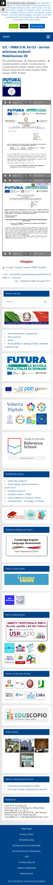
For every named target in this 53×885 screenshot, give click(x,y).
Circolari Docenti (10, 67)
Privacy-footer (26, 834)
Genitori (31, 67)
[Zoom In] (30, 102)
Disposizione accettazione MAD (23, 786)
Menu (6, 36)
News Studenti (33, 70)
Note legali (26, 829)
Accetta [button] (14, 26)
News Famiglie (18, 70)
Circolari (24, 63)
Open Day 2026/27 (17, 481)
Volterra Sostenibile (26, 868)
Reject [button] (24, 26)
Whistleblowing (26, 840)
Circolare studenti (10, 63)
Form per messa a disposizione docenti (27, 789)
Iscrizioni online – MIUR (19, 494)
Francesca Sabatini (36, 60)
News (38, 67)
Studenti (22, 73)
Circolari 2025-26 (26, 862)
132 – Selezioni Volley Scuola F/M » (33, 281)
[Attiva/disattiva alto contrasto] (3, 3)
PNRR (13, 73)
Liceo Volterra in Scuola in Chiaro (24, 497)
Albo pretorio (14, 337)
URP (26, 857)
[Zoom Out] (26, 102)
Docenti (22, 67)
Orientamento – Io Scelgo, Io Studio (26, 501)
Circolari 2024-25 (37, 63)
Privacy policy (37, 26)
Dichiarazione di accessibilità (26, 846)
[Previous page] (5, 102)
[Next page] (10, 102)
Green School (26, 874)
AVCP (10, 340)
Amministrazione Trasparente (22, 333)
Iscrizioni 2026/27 (16, 491)
